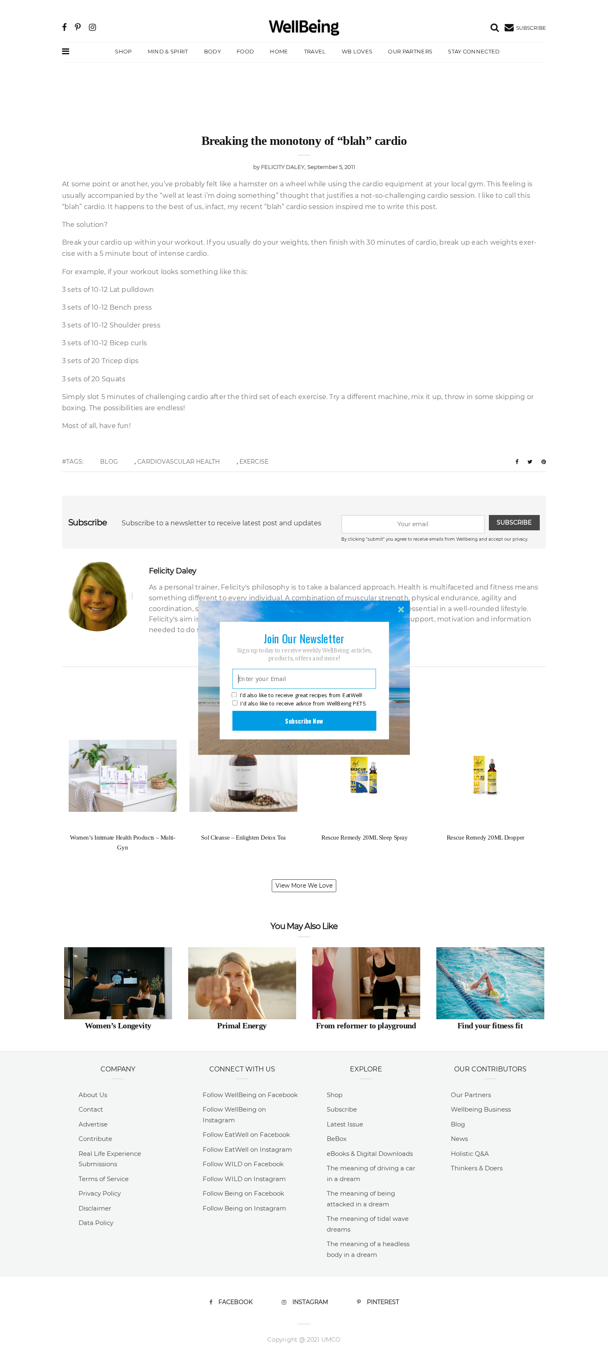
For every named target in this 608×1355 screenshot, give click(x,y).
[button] (304, 638)
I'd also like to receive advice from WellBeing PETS (303, 703)
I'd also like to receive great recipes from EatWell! (301, 695)
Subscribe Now (304, 720)
